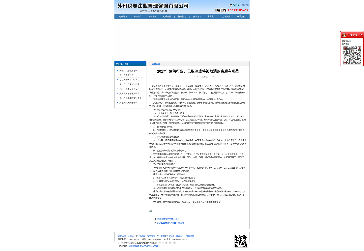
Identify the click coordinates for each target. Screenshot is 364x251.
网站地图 (190, 236)
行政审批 (167, 16)
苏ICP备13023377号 (149, 246)
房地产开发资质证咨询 (129, 84)
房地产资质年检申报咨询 (130, 98)
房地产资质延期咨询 (128, 89)
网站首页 (123, 16)
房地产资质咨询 (126, 75)
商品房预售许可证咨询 (129, 80)
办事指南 (226, 16)
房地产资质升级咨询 (128, 102)
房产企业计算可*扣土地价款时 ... (171, 223)
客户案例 (212, 16)
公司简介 (138, 16)
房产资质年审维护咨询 (129, 93)
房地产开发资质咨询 (128, 71)
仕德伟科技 (134, 246)
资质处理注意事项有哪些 (168, 219)
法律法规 (152, 16)
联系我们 (245, 5)
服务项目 (197, 16)
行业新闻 (182, 16)
